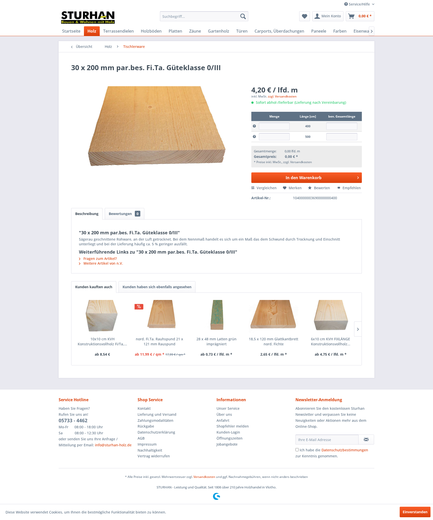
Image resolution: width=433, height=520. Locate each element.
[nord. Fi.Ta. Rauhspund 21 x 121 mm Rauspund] (159, 316)
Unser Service (228, 408)
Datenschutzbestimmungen (344, 450)
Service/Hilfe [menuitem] (359, 4)
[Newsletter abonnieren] (366, 440)
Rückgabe (146, 426)
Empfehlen (351, 187)
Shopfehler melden (232, 426)
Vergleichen (266, 187)
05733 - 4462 (73, 420)
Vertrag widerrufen (154, 456)
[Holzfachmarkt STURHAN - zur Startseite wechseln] (88, 17)
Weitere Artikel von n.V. (102, 263)
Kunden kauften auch (93, 286)
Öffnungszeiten (229, 438)
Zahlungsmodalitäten (155, 420)
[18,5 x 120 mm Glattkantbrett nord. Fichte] (273, 316)
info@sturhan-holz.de (113, 445)
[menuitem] (204, 16)
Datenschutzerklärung (156, 432)
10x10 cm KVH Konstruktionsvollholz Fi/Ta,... (102, 341)
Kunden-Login (228, 432)
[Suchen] (243, 16)
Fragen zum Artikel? (99, 258)
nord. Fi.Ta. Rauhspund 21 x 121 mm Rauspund (159, 341)
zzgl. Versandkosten (282, 96)
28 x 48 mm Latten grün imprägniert (216, 341)
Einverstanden (415, 511)
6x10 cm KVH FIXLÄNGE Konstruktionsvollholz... (330, 341)
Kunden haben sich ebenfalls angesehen (157, 286)
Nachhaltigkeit (150, 450)
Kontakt (144, 408)
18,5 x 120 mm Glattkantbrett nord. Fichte (273, 341)
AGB (141, 438)
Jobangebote (227, 444)
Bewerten (322, 187)
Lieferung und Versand (157, 414)
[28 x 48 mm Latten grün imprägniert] (216, 316)
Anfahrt (222, 420)
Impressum (147, 444)
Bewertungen (124, 213)
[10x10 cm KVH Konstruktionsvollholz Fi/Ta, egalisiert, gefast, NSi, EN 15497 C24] (102, 316)
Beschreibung (86, 213)
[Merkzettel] (304, 16)
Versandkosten (204, 477)
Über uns (224, 414)
